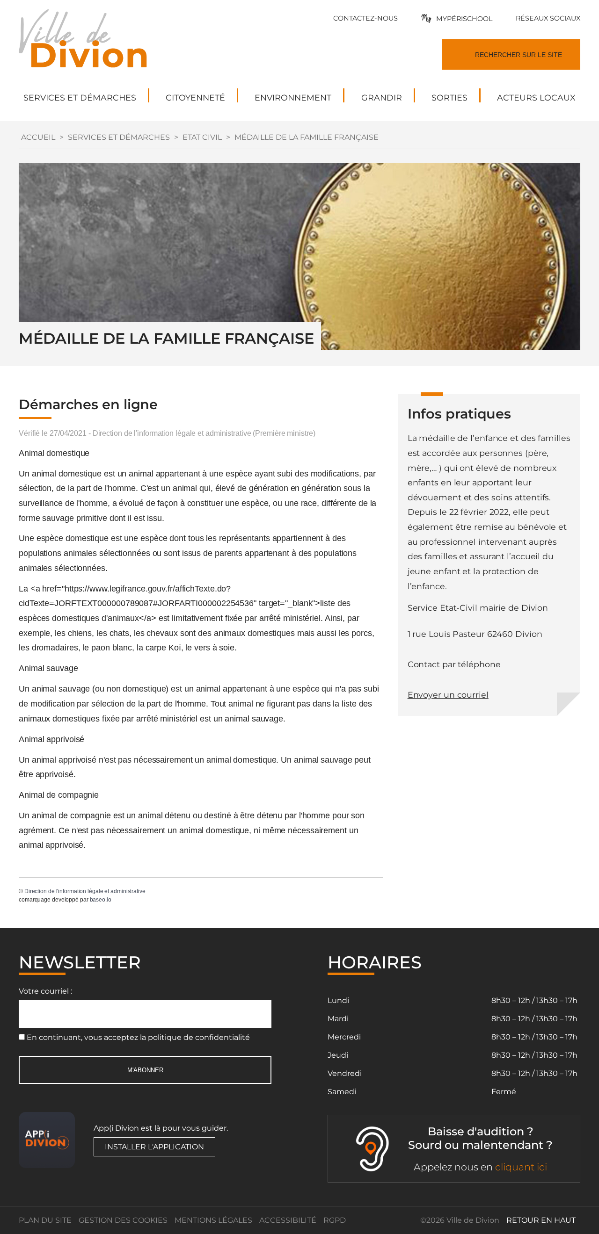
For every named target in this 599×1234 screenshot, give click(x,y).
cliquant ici (521, 1167)
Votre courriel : (45, 991)
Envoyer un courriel (448, 695)
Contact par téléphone (454, 664)
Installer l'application (154, 1146)
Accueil (38, 137)
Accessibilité (287, 1220)
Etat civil (202, 137)
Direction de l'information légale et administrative (85, 891)
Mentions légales (213, 1220)
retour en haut (541, 1220)
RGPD (334, 1220)
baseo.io (100, 899)
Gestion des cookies (123, 1220)
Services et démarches (119, 137)
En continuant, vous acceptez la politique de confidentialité (138, 1037)
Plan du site (45, 1220)
